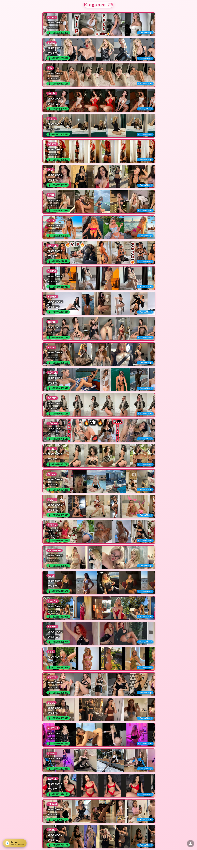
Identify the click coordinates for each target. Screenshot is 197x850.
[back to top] (190, 843)
